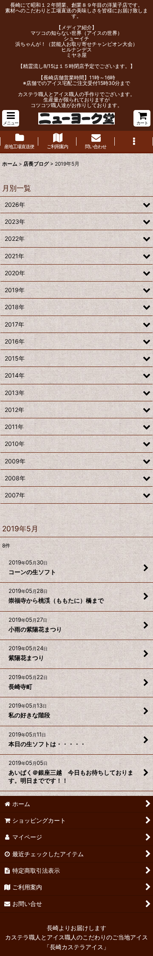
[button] (10, 118)
